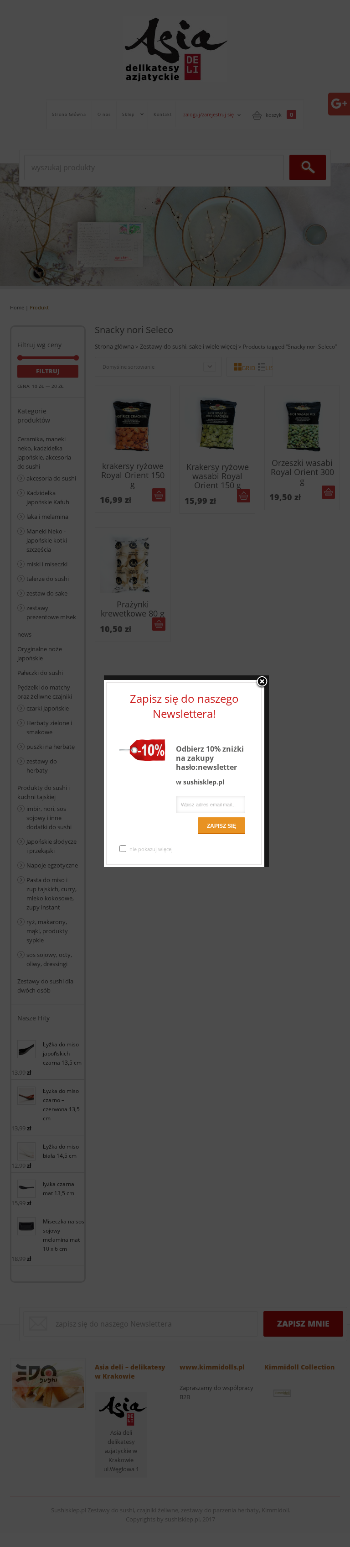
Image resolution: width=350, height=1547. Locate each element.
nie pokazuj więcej (151, 849)
